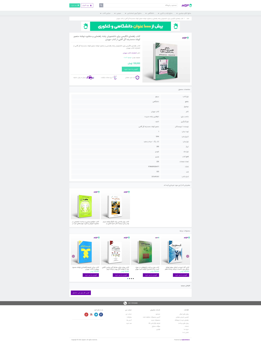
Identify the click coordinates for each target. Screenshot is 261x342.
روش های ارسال (184, 314)
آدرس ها (129, 320)
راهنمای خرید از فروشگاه (182, 320)
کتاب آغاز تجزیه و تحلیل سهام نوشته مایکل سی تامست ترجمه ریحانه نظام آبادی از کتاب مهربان (177, 268)
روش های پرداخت (183, 323)
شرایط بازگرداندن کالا (154, 323)
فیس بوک (101, 314)
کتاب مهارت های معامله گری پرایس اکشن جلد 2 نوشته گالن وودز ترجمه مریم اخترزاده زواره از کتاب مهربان (115, 268)
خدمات (187, 326)
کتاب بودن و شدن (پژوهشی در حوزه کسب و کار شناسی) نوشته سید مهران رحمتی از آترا (147, 268)
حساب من (129, 314)
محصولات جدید (155, 320)
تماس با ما (186, 332)
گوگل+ (86, 314)
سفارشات (129, 317)
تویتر (96, 314)
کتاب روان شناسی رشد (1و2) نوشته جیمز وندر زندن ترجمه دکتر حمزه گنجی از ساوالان (116, 222)
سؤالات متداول (156, 326)
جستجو (158, 314)
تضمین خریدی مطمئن (182, 317)
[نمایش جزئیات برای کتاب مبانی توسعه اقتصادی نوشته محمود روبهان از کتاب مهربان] (85, 250)
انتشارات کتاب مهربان (130, 53)
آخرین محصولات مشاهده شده (151, 317)
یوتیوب (91, 314)
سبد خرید (129, 323)
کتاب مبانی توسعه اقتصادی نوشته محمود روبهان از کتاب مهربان (85, 268)
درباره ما (186, 329)
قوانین (158, 329)
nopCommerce (185, 340)
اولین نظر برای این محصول (80, 293)
